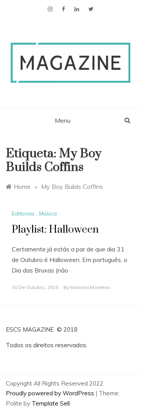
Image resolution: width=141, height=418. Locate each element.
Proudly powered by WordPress (51, 393)
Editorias (23, 213)
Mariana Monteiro (90, 287)
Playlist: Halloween (55, 229)
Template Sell (51, 403)
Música (48, 213)
